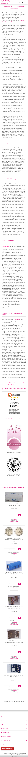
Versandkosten (18, 753)
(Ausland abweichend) (14, 521)
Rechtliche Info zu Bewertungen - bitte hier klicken (14, 418)
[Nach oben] (25, 754)
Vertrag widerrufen (7, 748)
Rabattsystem (17, 319)
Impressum (24, 753)
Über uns (4, 123)
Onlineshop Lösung (6, 754)
